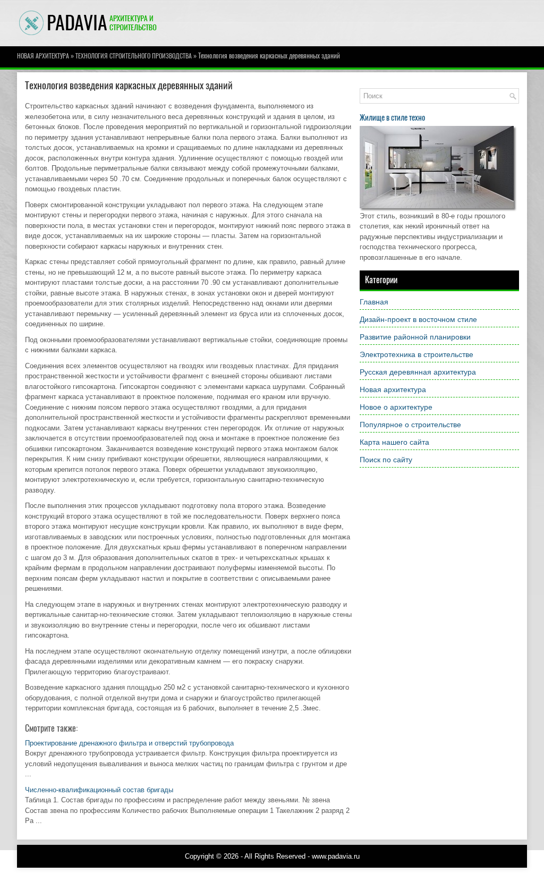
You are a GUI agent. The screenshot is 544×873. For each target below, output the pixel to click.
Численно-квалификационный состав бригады (99, 790)
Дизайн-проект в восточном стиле (418, 319)
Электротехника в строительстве (416, 354)
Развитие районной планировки (415, 337)
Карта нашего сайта (394, 442)
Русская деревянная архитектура (418, 372)
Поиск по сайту (386, 459)
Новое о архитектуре (396, 407)
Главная (374, 302)
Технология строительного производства (133, 56)
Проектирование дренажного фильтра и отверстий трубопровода (129, 743)
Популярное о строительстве (410, 424)
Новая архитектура (43, 56)
